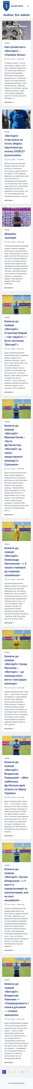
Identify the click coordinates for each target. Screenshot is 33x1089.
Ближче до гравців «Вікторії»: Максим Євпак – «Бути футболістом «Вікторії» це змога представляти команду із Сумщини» (14, 445)
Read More (8, 102)
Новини (7, 43)
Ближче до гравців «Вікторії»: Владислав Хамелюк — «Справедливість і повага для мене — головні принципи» (16, 999)
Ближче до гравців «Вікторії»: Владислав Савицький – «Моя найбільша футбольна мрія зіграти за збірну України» (16, 777)
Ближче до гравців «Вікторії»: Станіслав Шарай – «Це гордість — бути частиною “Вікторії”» (15, 333)
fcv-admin (12, 59)
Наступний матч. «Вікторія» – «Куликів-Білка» (15, 50)
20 (22, 1072)
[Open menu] (28, 6)
